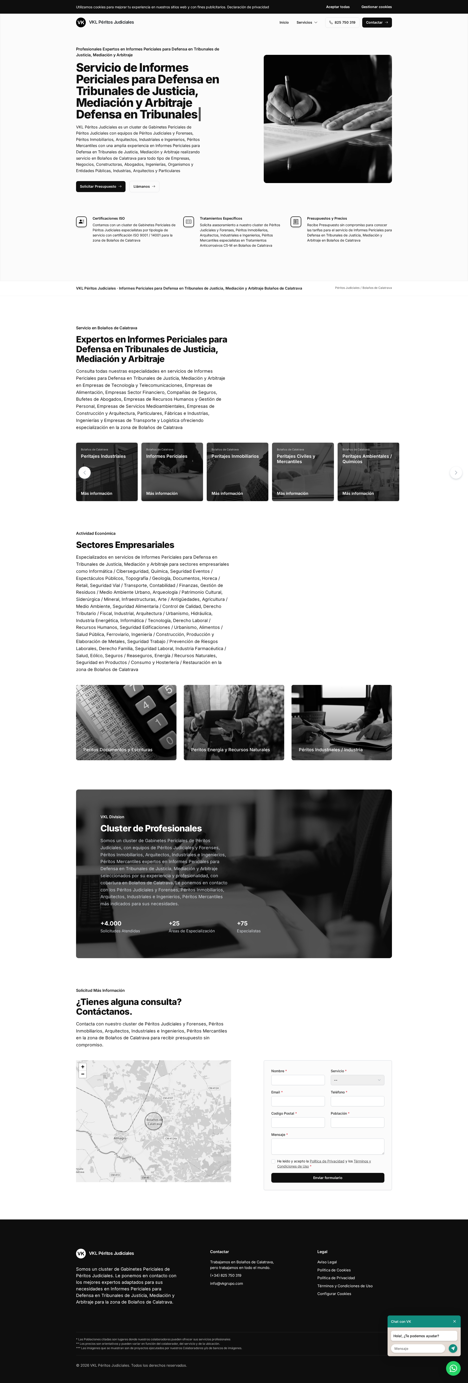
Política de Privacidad (327, 1161)
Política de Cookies (334, 1270)
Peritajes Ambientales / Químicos (367, 459)
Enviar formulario (327, 1178)
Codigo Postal (284, 1113)
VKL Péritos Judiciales (111, 22)
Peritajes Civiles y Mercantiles (296, 459)
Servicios (304, 22)
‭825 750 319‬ (345, 22)
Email (277, 1092)
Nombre (279, 1071)
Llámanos (142, 186)
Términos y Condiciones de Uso (345, 1286)
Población (340, 1113)
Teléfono (339, 1092)
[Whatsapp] (453, 1368)
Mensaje (279, 1134)
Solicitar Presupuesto (98, 186)
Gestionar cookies (376, 7)
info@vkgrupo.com (226, 1283)
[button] (456, 473)
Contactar (374, 22)
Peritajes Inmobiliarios (235, 456)
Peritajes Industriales (103, 456)
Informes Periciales (166, 456)
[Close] (454, 1321)
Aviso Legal (327, 1262)
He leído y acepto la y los (324, 1163)
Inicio (284, 22)
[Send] (453, 1348)
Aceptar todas (338, 7)
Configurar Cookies (334, 1293)
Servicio (339, 1071)
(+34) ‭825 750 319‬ (225, 1275)
